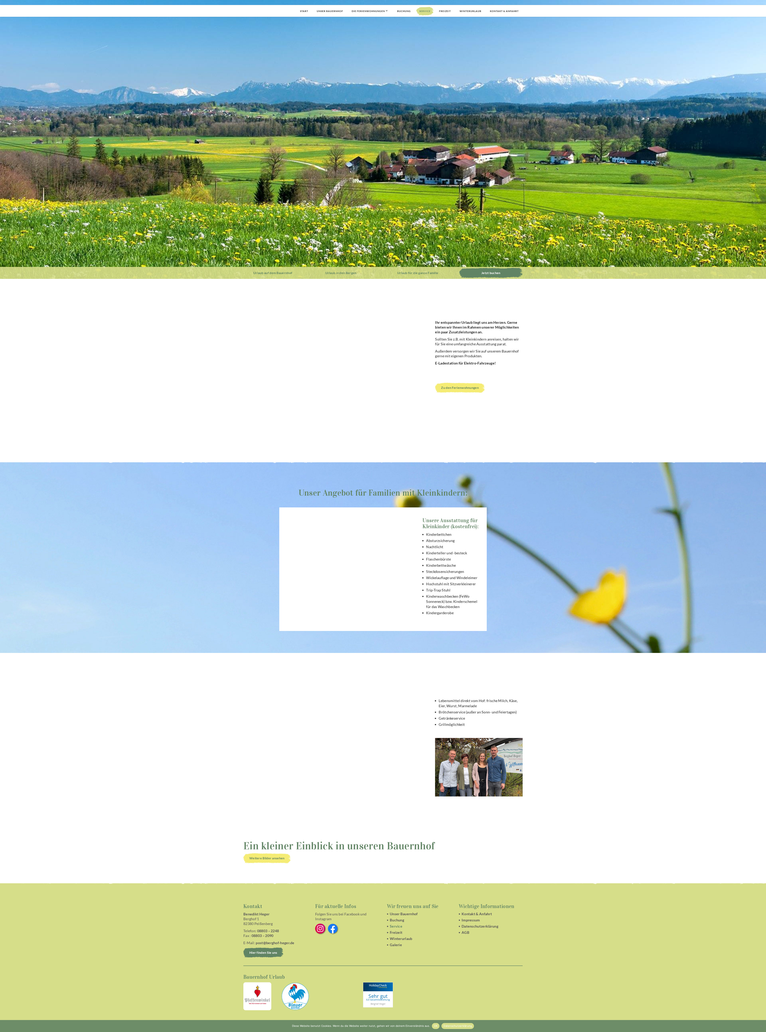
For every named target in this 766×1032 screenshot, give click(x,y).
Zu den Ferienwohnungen (460, 387)
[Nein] (761, 1026)
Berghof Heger (378, 1003)
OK (436, 1025)
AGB (465, 932)
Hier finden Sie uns (263, 952)
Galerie (396, 945)
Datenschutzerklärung (480, 926)
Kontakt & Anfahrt (504, 11)
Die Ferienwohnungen (368, 11)
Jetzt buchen (490, 273)
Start (304, 11)
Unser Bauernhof (330, 11)
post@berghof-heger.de (275, 943)
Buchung (404, 11)
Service (424, 11)
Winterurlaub (470, 11)
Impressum (471, 920)
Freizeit (445, 11)
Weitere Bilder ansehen (267, 858)
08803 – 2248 (268, 931)
